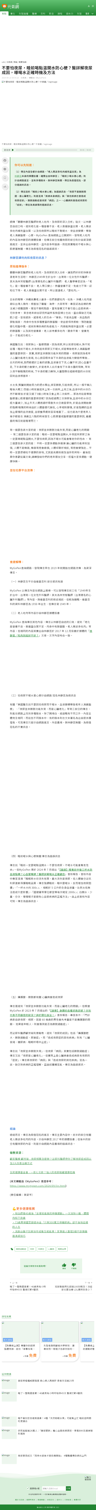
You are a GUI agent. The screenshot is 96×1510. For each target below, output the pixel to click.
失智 (79, 13)
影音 (51, 13)
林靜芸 (18, 176)
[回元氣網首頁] (13, 6)
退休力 (69, 13)
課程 (60, 13)
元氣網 (9, 62)
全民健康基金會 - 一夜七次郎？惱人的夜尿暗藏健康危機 (42, 1172)
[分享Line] (5, 169)
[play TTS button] (13, 150)
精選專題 (41, 1500)
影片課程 (8, 1339)
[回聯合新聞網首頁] (4, 6)
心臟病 (51, 1249)
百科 (43, 13)
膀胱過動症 (21, 1249)
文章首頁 (67, 1500)
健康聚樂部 (30, 1500)
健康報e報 (35, 1488)
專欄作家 (77, 1500)
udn (3, 62)
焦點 (4, 13)
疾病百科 (50, 1500)
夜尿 (32, 1249)
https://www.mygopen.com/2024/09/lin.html (38, 1186)
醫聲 (88, 13)
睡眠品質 (62, 1249)
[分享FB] (5, 160)
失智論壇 (23, 13)
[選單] (92, 6)
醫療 (34, 13)
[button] (93, 13)
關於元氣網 (19, 1500)
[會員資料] (88, 6)
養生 (12, 13)
